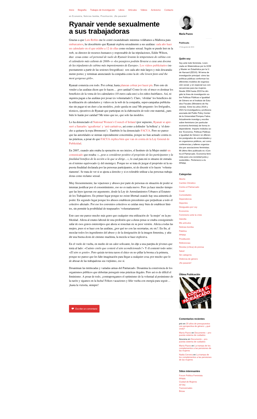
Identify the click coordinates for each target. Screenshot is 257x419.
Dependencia (185, 199)
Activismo (156, 10)
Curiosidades (185, 195)
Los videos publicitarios (154, 65)
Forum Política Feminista (191, 375)
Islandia (182, 219)
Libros (121, 10)
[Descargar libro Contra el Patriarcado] (195, 308)
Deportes (183, 203)
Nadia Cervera (186, 354)
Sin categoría (185, 255)
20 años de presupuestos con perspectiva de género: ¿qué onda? (194, 326)
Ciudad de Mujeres (188, 382)
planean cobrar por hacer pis (136, 85)
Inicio (71, 10)
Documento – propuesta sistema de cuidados (195, 333)
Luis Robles (91, 40)
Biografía (82, 10)
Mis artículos (185, 223)
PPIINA (182, 235)
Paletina (183, 231)
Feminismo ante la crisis (190, 215)
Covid (181, 191)
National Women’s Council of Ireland (114, 122)
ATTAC (182, 385)
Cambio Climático (187, 183)
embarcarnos (76, 44)
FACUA (145, 130)
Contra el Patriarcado (189, 187)
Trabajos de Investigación (102, 10)
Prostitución (107, 16)
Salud (181, 251)
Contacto (168, 10)
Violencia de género (188, 259)
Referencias (184, 243)
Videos (144, 10)
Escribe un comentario (86, 308)
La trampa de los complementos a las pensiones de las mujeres (195, 348)
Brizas (182, 391)
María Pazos (186, 34)
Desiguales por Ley (188, 207)
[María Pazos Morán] (186, 30)
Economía (77, 16)
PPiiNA (182, 378)
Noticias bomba (91, 16)
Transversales (185, 388)
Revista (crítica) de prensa (191, 247)
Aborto (182, 179)
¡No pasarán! (120, 16)
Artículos (132, 10)
